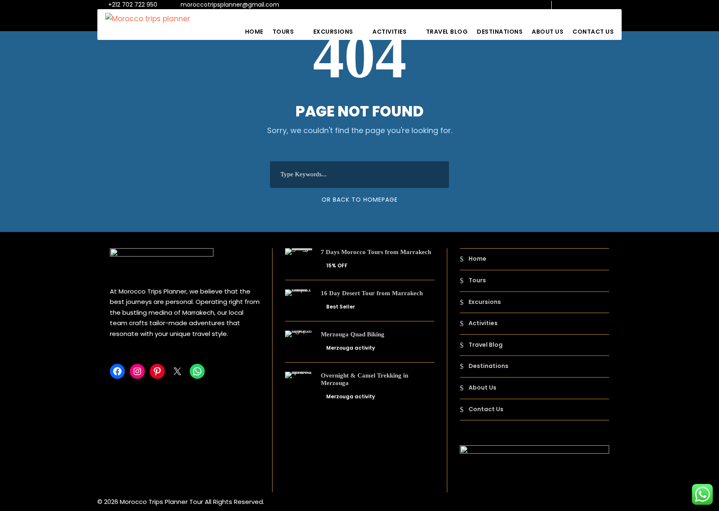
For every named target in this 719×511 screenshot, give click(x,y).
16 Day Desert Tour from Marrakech (372, 293)
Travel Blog (447, 31)
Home (254, 31)
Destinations (500, 31)
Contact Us (593, 31)
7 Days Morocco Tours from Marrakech (376, 252)
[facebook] (579, 4)
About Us (547, 31)
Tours (283, 31)
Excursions (333, 31)
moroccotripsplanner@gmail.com (230, 4)
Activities (389, 31)
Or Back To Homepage (360, 199)
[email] (566, 4)
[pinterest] (592, 4)
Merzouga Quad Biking (352, 334)
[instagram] (619, 4)
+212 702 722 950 (132, 4)
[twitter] (606, 4)
